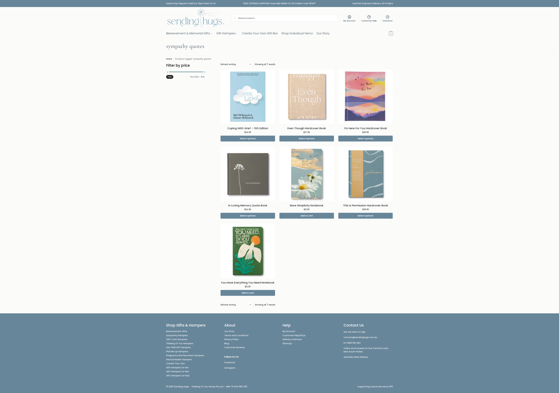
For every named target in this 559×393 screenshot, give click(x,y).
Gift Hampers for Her (177, 367)
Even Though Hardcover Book (306, 128)
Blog (226, 343)
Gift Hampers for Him (177, 371)
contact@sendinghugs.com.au (360, 337)
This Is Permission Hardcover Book (365, 205)
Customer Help (369, 20)
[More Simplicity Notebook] (306, 174)
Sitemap (287, 343)
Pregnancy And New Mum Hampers (185, 355)
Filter (170, 77)
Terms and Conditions (236, 335)
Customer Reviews (234, 347)
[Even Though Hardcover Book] (306, 96)
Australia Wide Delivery (356, 357)
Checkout (387, 20)
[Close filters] (205, 64)
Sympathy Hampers (177, 335)
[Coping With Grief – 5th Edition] (248, 96)
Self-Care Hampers (176, 339)
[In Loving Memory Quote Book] (248, 174)
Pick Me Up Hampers (177, 351)
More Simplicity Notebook (306, 205)
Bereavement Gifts (176, 331)
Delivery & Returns (292, 339)
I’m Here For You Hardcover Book (365, 128)
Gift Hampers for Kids (177, 375)
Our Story (229, 331)
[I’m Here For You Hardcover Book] (365, 96)
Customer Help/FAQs (293, 335)
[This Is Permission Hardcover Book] (365, 174)
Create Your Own (175, 363)
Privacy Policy (231, 339)
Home (169, 59)
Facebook (229, 362)
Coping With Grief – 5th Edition (247, 128)
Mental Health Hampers (179, 359)
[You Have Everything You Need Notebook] (248, 251)
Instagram (230, 367)
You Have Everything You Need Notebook (247, 282)
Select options (248, 138)
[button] (386, 33)
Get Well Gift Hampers (178, 347)
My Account (349, 20)
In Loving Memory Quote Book (247, 205)
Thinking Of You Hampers (179, 343)
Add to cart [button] (306, 215)
